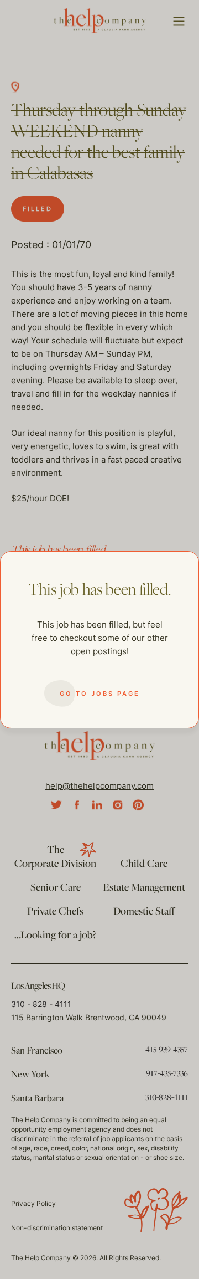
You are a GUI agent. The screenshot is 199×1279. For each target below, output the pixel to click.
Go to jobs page (100, 693)
